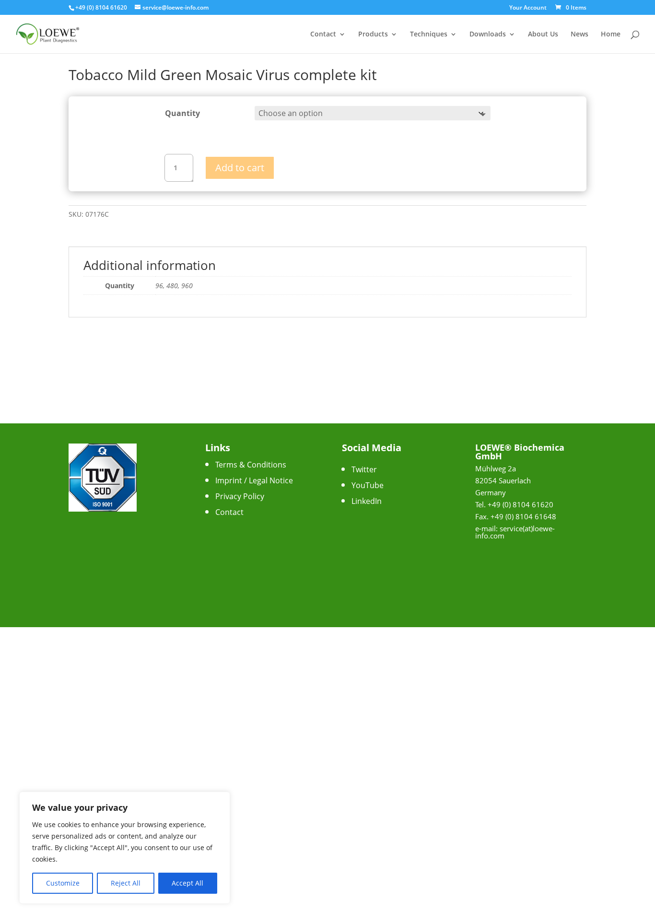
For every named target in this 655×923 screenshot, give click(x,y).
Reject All (125, 883)
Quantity (182, 113)
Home (610, 34)
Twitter (364, 469)
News (579, 34)
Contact (323, 34)
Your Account (528, 8)
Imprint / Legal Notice (254, 480)
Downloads (487, 34)
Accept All (187, 883)
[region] (124, 848)
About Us (543, 34)
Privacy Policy (239, 496)
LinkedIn (366, 501)
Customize (63, 883)
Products (373, 34)
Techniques (428, 34)
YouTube (367, 485)
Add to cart (239, 167)
